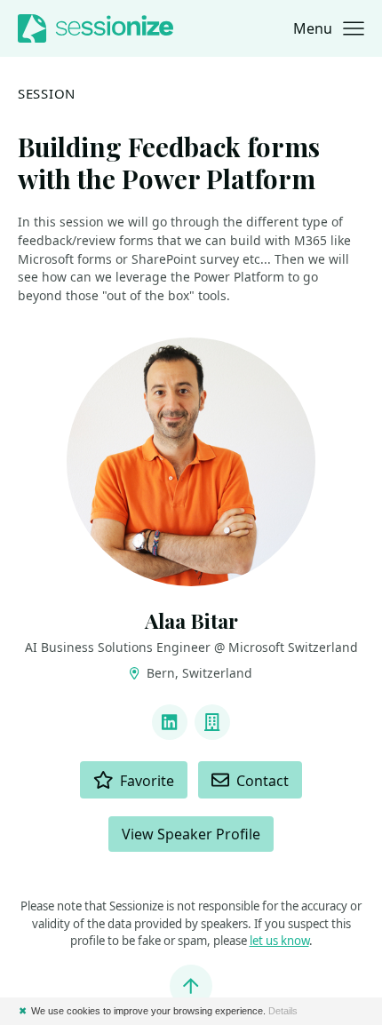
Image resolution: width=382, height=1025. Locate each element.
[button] (328, 28)
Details (283, 1010)
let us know (279, 941)
